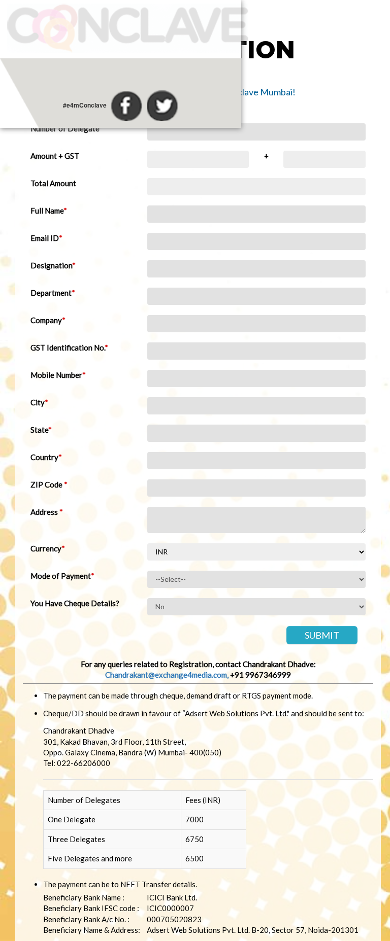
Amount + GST (54, 155)
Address (46, 511)
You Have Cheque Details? (74, 603)
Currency (47, 548)
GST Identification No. (69, 347)
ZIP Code (49, 484)
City (39, 402)
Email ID (46, 237)
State (41, 429)
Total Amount (53, 183)
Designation (53, 265)
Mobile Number (58, 374)
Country (46, 457)
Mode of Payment (62, 575)
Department (52, 292)
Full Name (48, 210)
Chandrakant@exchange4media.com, (167, 674)
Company (48, 320)
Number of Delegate (66, 128)
